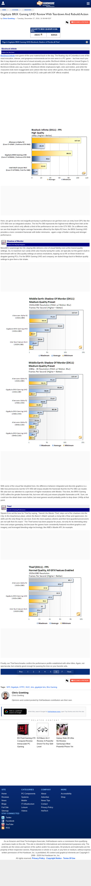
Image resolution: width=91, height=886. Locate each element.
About (43, 794)
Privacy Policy (47, 807)
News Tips (45, 800)
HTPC (22, 687)
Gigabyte (14, 687)
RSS (8, 828)
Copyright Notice (54, 858)
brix (32, 687)
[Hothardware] (45, 4)
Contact (44, 804)
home (4, 10)
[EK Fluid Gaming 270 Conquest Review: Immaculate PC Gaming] (23, 729)
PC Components (28, 794)
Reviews (5, 797)
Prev (21, 672)
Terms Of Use (69, 858)
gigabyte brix (40, 687)
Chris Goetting (20, 692)
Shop (63, 797)
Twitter (8, 818)
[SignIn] (4, 3)
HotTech (44, 811)
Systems (15, 10)
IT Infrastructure (27, 804)
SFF (8, 687)
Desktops (28, 10)
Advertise (45, 797)
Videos (24, 811)
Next (69, 672)
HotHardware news (54, 711)
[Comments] (67, 22)
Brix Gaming (52, 687)
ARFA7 (37, 35)
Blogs (4, 804)
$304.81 (54, 35)
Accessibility (66, 794)
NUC (28, 687)
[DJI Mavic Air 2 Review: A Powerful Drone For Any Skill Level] (42, 729)
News (4, 800)
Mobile (24, 800)
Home (4, 794)
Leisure (24, 807)
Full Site (5, 807)
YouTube (9, 824)
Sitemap (5, 811)
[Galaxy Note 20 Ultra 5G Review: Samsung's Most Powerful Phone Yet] (62, 729)
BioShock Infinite (8, 56)
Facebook (10, 821)
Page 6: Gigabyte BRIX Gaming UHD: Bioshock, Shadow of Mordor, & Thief (30, 42)
